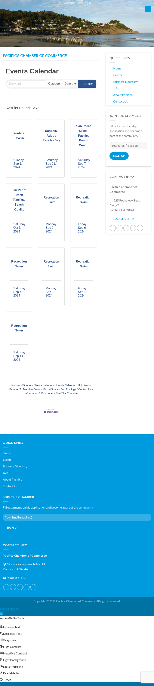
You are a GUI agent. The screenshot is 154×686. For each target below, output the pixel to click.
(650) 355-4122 (123, 218)
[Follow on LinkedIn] (133, 228)
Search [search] (89, 83)
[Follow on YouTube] (140, 228)
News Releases (44, 385)
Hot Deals (84, 385)
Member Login (84, 2)
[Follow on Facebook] (113, 228)
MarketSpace (51, 389)
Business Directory (22, 385)
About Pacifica (123, 95)
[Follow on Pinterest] (126, 228)
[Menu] (148, 9)
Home (117, 68)
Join (116, 88)
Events (117, 75)
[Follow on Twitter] (119, 228)
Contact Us (68, 2)
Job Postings (68, 389)
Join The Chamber (67, 393)
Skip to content (10, 608)
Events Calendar (66, 385)
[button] (69, 108)
